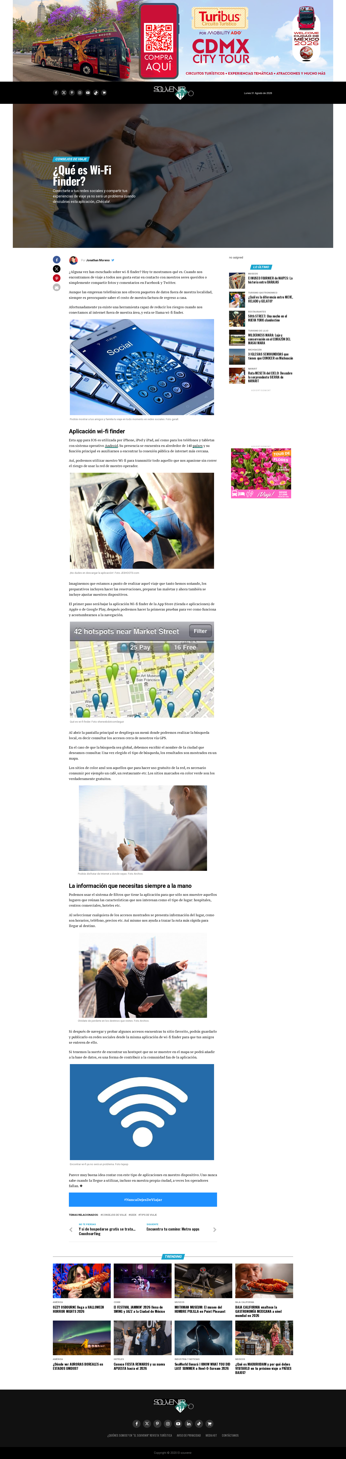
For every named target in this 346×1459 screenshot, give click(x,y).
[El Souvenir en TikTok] (199, 1424)
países (198, 445)
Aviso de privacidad (189, 1435)
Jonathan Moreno (98, 260)
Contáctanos (230, 1435)
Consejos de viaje (114, 1215)
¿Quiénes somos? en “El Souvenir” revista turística (139, 1435)
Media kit (211, 1435)
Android (111, 445)
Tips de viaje (148, 1215)
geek (133, 1215)
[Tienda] (209, 1424)
